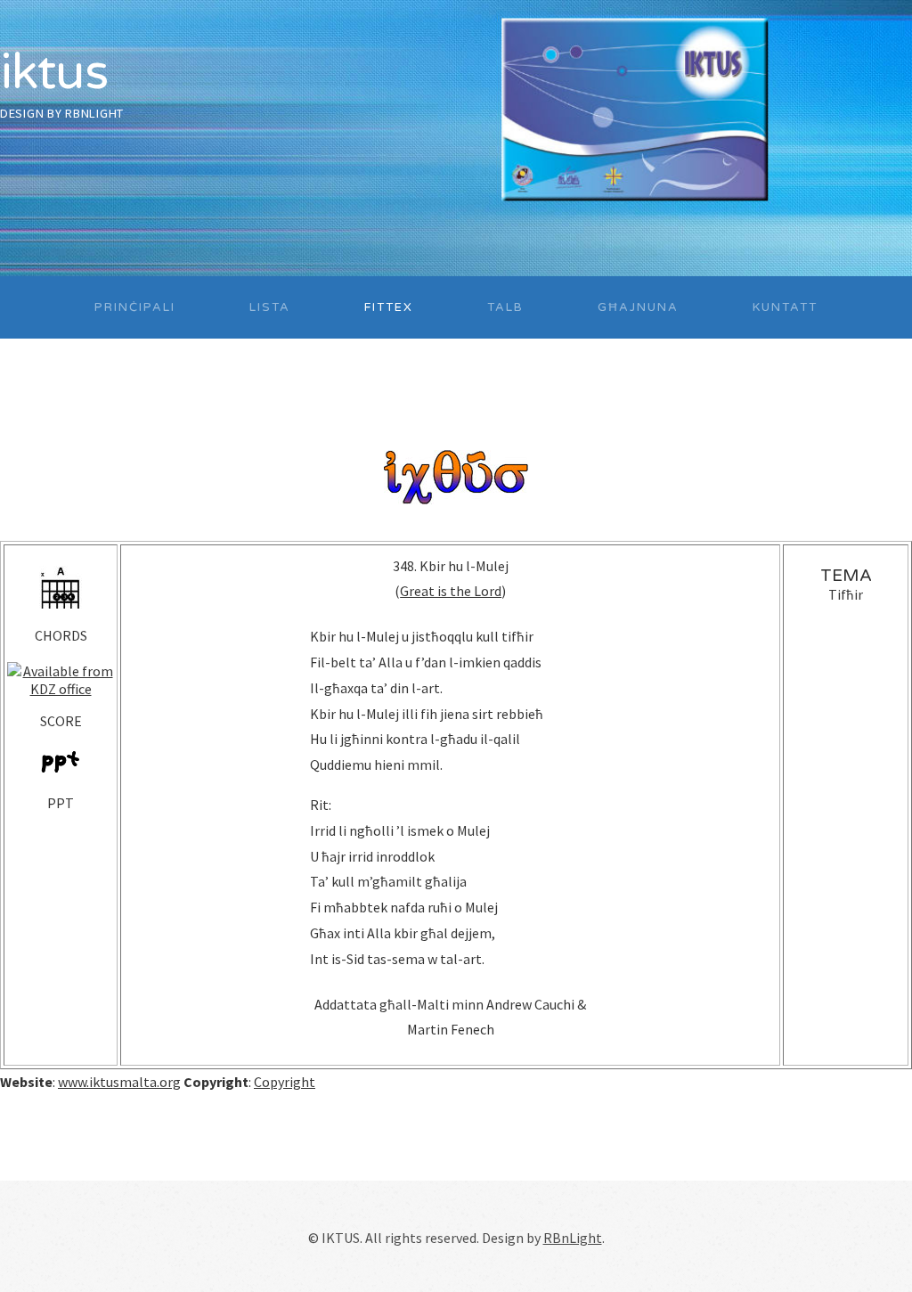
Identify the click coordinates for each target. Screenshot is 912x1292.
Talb (505, 307)
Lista (269, 307)
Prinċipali (134, 307)
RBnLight (94, 113)
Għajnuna (638, 307)
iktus (54, 72)
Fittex (388, 307)
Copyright (284, 1082)
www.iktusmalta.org (119, 1082)
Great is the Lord (450, 591)
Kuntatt (785, 307)
